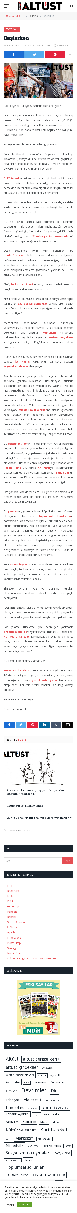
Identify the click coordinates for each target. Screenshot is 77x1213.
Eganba (11, 932)
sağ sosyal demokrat (32, 303)
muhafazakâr (14, 255)
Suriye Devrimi (13, 1160)
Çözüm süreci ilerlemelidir (24, 806)
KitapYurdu (13, 891)
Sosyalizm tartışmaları (28, 1153)
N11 (9, 885)
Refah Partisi (13, 468)
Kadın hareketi (52, 1114)
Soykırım (62, 1153)
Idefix (10, 896)
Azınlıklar (13, 1082)
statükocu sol (17, 443)
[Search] (71, 6)
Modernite (32, 1145)
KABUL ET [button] (24, 1204)
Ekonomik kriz (52, 1100)
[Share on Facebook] (14, 54)
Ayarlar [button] (10, 1204)
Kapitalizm (12, 1121)
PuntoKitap (14, 943)
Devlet (11, 1090)
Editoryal (12, 29)
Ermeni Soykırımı (17, 1114)
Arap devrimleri (20, 1074)
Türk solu (62, 472)
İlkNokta (12, 927)
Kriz (55, 1121)
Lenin (8, 1139)
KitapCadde (14, 937)
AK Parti (44, 468)
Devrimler (34, 1090)
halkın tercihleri (22, 284)
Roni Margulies (51, 1145)
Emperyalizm (15, 1107)
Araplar (42, 1075)
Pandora (12, 911)
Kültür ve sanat (21, 1130)
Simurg (11, 948)
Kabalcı (11, 917)
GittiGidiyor (14, 906)
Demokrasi (57, 1082)
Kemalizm (49, 332)
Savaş (68, 1145)
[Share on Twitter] (34, 54)
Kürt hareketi (54, 1129)
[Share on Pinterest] (55, 54)
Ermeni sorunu (55, 1107)
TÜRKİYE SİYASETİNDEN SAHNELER (35, 1174)
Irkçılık (36, 1114)
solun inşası (18, 564)
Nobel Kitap (14, 953)
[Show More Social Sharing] (69, 54)
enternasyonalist (15, 632)
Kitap (43, 1122)
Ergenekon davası (16, 366)
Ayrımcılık (55, 1075)
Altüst (12, 1059)
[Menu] (6, 6)
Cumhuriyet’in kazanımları (51, 236)
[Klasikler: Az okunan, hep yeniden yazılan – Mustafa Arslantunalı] (38, 767)
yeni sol (13, 511)
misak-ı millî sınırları (33, 410)
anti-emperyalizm (61, 337)
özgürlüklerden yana (43, 680)
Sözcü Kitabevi (16, 922)
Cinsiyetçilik (39, 1082)
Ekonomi (32, 1099)
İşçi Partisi (22, 361)
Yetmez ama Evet (16, 636)
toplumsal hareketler (55, 516)
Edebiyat (12, 1099)
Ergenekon (32, 1108)
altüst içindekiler (22, 1067)
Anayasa (47, 1067)
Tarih (28, 1160)
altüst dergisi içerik (41, 1059)
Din (54, 1090)
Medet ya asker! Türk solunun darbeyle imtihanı (39, 818)
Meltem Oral (44, 1138)
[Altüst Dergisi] (40, 6)
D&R (10, 901)
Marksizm (24, 1138)
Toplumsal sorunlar (25, 1167)
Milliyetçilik (14, 1145)
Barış (26, 1082)
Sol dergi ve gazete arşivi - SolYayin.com (31, 958)
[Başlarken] (38, 80)
